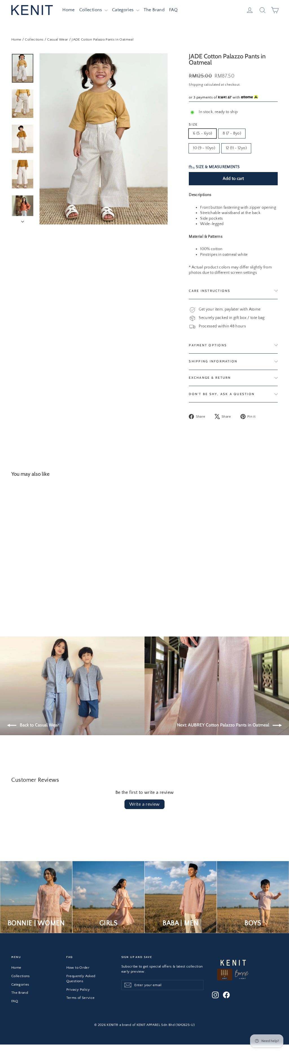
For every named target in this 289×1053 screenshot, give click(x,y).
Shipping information (213, 361)
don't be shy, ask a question (222, 394)
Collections (91, 9)
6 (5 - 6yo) (202, 133)
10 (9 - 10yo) (204, 148)
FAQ (173, 9)
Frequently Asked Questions (80, 978)
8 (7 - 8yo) (232, 133)
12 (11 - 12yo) (236, 148)
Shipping (196, 85)
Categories (123, 9)
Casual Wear (57, 39)
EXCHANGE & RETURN (210, 378)
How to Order (77, 968)
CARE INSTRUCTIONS (209, 291)
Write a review (144, 804)
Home (68, 9)
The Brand (154, 9)
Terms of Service (80, 998)
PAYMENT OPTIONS (208, 345)
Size (193, 124)
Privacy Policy (78, 990)
